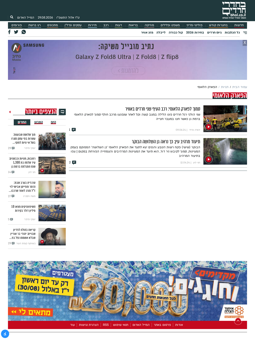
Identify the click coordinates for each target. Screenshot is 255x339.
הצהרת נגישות (89, 325)
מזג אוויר (147, 32)
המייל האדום (25, 17)
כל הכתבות (232, 32)
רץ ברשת (34, 25)
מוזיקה (149, 25)
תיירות (92, 25)
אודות (179, 325)
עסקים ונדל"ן (73, 25)
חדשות (239, 25)
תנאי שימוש (120, 325)
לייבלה (161, 32)
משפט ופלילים (170, 25)
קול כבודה (176, 32)
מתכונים (52, 25)
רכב (106, 25)
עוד (72, 325)
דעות (118, 25)
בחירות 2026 (195, 32)
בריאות (133, 25)
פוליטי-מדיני (194, 25)
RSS (106, 325)
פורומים (16, 25)
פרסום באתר (162, 325)
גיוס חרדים (214, 32)
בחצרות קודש (218, 25)
